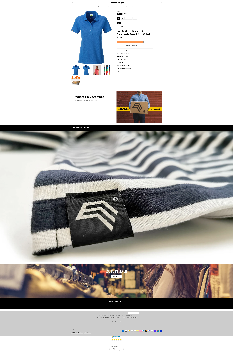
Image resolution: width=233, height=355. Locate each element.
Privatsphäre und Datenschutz (102, 317)
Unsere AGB (120, 315)
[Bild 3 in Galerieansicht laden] (97, 70)
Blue (119, 23)
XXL (135, 18)
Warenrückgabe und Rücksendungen (118, 312)
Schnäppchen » (116, 276)
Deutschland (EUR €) (76, 332)
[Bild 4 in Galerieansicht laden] (107, 70)
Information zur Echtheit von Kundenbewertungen (126, 317)
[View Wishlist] (158, 2)
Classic (125, 13)
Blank (119, 13)
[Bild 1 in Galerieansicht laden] (76, 70)
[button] (72, 2)
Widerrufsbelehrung (128, 315)
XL (130, 18)
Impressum (112, 317)
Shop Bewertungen (98, 312)
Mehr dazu (94, 100)
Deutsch (86, 332)
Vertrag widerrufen (133, 312)
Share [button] (119, 71)
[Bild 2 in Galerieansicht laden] (86, 70)
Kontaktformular (102, 315)
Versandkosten (106, 312)
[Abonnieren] (126, 304)
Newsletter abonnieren (112, 315)
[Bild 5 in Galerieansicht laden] (76, 80)
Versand (134, 27)
